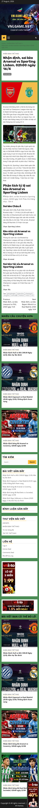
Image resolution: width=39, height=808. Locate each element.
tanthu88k (14, 295)
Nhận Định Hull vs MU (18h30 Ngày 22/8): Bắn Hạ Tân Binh (17, 353)
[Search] (36, 38)
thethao (21, 295)
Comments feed (8, 552)
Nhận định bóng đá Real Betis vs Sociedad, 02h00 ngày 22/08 (16, 789)
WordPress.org (8, 556)
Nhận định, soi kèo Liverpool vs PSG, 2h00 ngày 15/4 (10, 303)
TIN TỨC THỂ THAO (9, 533)
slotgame (6, 295)
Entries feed (7, 549)
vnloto (28, 295)
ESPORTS (6, 523)
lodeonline (20, 293)
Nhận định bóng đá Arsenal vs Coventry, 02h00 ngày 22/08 (15, 444)
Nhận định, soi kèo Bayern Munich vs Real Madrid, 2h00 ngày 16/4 (28, 304)
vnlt (32, 295)
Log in (5, 546)
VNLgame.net (20, 26)
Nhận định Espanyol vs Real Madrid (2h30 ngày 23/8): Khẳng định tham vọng (18, 399)
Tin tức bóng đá (8, 530)
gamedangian (11, 293)
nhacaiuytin (29, 293)
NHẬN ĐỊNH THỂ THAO (11, 54)
